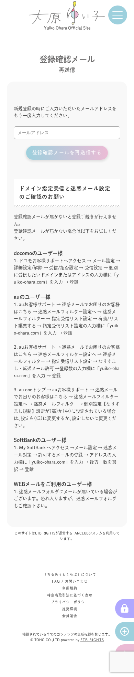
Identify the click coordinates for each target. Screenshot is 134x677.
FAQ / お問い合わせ (70, 581)
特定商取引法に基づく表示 (69, 595)
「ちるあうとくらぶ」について (69, 574)
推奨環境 (69, 609)
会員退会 (69, 615)
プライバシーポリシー (70, 602)
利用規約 (69, 588)
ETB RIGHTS (92, 640)
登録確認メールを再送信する (67, 152)
